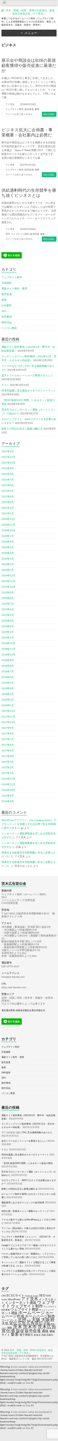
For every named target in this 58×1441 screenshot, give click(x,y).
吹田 (29, 1321)
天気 (5, 1323)
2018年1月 (7, 705)
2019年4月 (7, 620)
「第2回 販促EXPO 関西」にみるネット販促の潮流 (27, 1163)
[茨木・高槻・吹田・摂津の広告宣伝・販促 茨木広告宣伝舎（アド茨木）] (29, 10)
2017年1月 (7, 773)
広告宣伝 (35, 1323)
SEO (7, 234)
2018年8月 (7, 666)
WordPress (14, 1299)
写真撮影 (6, 283)
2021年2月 (7, 508)
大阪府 (48, 1319)
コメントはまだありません (19, 114)
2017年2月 (7, 767)
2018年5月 (7, 683)
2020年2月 (7, 564)
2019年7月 (7, 604)
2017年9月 (7, 728)
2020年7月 (7, 536)
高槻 (43, 1335)
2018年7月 (7, 671)
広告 (22, 1323)
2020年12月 (8, 519)
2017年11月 (8, 716)
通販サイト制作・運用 (14, 288)
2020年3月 (7, 558)
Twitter (4, 1300)
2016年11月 (8, 784)
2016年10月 (8, 790)
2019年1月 (7, 637)
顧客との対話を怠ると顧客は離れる (22, 428)
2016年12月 (8, 778)
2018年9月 (7, 660)
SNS (48, 1295)
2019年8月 (7, 598)
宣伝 (13, 1323)
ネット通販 (9, 1313)
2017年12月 (8, 711)
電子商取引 (26, 1334)
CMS (3, 1296)
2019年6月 (7, 609)
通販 (45, 1331)
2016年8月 (7, 801)
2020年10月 (8, 530)
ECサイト (17, 1295)
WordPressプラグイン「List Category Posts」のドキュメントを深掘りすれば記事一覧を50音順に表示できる (29, 824)
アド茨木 (10, 104)
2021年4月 (7, 496)
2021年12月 (8, 457)
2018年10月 (8, 654)
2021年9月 (7, 468)
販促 (20, 1331)
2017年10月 (8, 722)
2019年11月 (8, 581)
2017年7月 (7, 739)
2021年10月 (8, 462)
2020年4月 (7, 553)
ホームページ (31, 1313)
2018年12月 (8, 643)
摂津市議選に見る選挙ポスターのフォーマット (28, 390)
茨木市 (30, 1327)
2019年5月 (7, 615)
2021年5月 (7, 491)
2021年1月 (7, 513)
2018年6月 (7, 677)
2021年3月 (7, 502)
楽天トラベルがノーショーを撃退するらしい (27, 375)
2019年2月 (7, 632)
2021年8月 (7, 474)
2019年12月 (8, 575)
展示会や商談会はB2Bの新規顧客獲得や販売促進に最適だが (28, 65)
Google (36, 1296)
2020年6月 (7, 541)
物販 (9, 1328)
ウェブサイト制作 (14, 109)
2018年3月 (7, 694)
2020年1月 (7, 570)
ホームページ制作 (40, 1316)
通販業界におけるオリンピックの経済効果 (22, 1203)
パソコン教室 (9, 328)
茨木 (17, 1327)
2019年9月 (7, 592)
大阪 (35, 1320)
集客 (37, 109)
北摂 (22, 1320)
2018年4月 (7, 688)
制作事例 (6, 317)
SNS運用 (6, 305)
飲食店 (37, 1335)
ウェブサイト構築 (24, 1309)
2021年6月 (7, 485)
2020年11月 (8, 525)
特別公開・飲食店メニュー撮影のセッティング (25, 1211)
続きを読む (49, 114)
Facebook (28, 1296)
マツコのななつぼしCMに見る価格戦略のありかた (26, 1132)
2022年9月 (7, 451)
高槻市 (49, 1335)
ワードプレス (9, 1320)
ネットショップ (46, 1310)
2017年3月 (7, 762)
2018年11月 (8, 649)
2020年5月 (7, 547)
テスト (5, 385)
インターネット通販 (20, 1302)
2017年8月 (7, 733)
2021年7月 (7, 479)
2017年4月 (7, 756)
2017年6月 (7, 745)
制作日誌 (6, 322)
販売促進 (29, 109)
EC (9, 1295)
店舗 (46, 1323)
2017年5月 (7, 750)
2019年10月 (8, 587)
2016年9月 (7, 795)
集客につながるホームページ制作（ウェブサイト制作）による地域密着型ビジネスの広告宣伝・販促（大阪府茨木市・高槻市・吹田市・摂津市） (28, 21)
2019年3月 (7, 626)
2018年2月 (7, 699)
